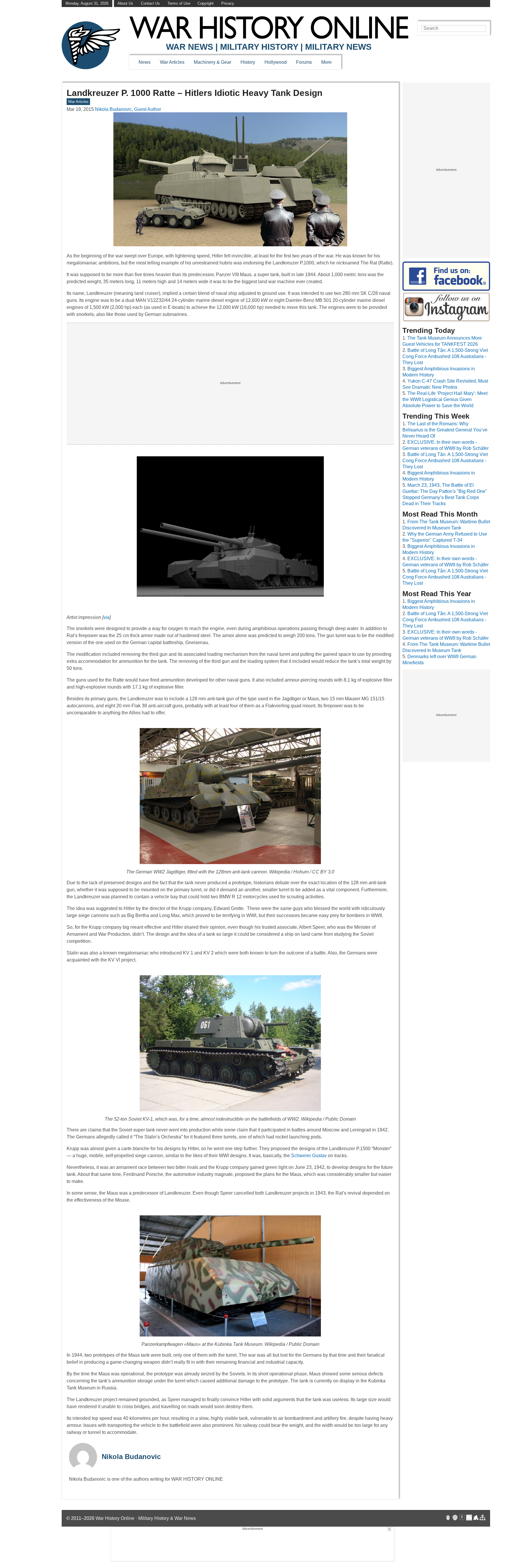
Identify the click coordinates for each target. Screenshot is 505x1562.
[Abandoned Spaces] (462, 1518)
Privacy (227, 3)
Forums (304, 62)
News (145, 62)
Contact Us (150, 3)
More (326, 62)
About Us (125, 3)
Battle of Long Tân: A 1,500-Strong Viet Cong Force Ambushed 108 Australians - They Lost (445, 356)
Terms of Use (178, 3)
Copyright (206, 3)
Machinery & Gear (212, 62)
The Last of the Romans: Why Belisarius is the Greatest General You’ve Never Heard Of (444, 429)
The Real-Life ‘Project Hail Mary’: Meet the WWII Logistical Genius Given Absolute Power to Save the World (444, 399)
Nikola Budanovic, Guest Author (128, 109)
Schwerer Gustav (309, 1155)
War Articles (172, 62)
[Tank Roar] (469, 1518)
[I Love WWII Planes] (476, 1518)
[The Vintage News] (448, 1518)
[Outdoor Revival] (455, 1518)
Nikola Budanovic (131, 1456)
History (248, 62)
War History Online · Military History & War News (146, 1518)
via (106, 617)
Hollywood (275, 62)
